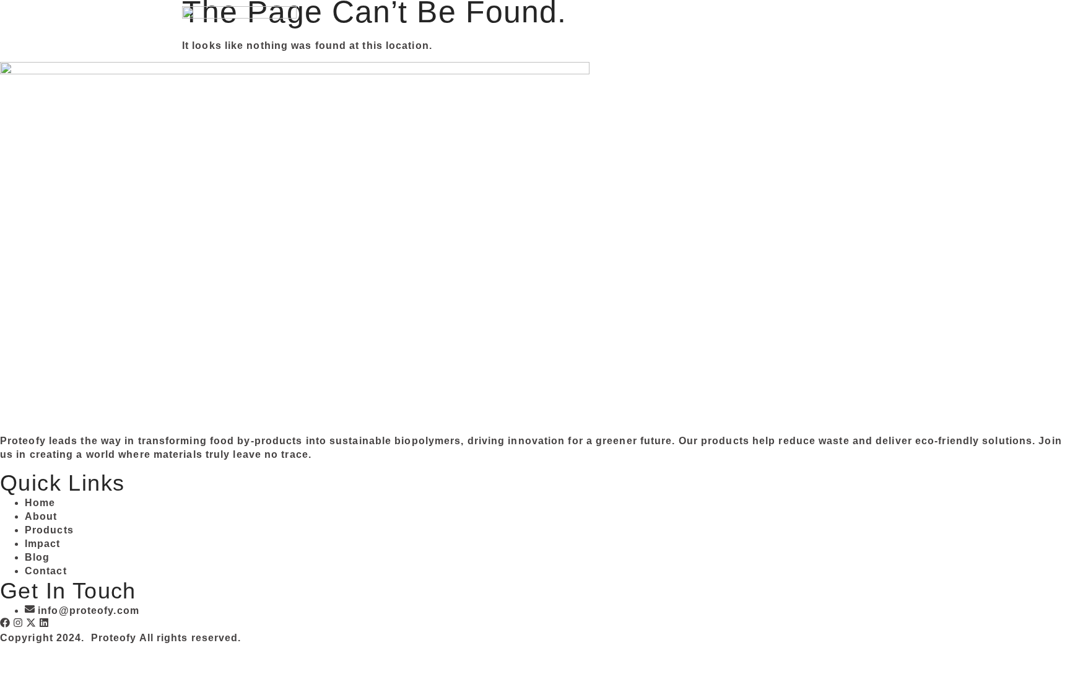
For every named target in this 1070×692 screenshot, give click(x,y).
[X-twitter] (31, 623)
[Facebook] (5, 623)
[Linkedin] (44, 623)
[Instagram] (18, 623)
